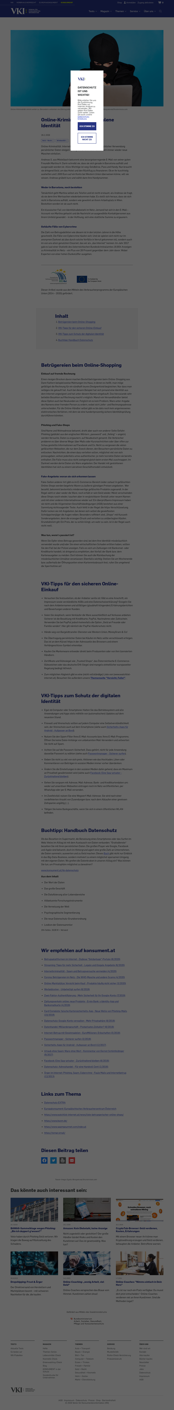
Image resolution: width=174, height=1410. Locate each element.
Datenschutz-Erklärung (84, 117)
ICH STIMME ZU (87, 126)
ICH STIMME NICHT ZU (87, 138)
